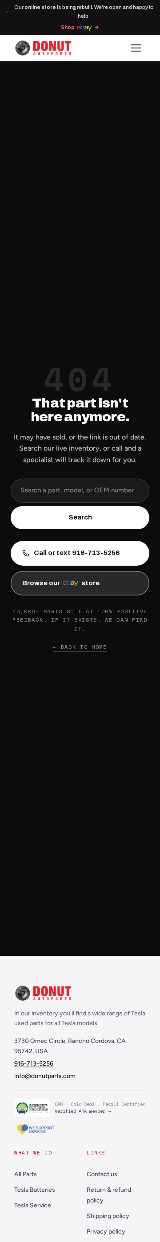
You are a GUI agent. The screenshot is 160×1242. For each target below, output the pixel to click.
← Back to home (80, 647)
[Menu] (136, 48)
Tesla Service (32, 1205)
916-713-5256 (33, 1063)
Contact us (102, 1174)
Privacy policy (106, 1231)
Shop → (80, 27)
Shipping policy (108, 1216)
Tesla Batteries (34, 1190)
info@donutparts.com (45, 1076)
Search (80, 517)
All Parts (25, 1174)
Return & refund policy (109, 1195)
